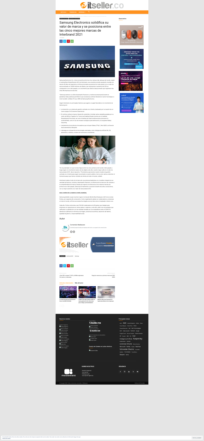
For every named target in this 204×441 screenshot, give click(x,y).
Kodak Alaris (123, 341)
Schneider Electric (127, 349)
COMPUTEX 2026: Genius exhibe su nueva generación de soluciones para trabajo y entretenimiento (86, 301)
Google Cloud (123, 333)
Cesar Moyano (123, 325)
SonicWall (137, 349)
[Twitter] (64, 41)
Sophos (121, 352)
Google (137, 331)
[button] (89, 12)
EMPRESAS (82, 12)
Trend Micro (134, 352)
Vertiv (127, 354)
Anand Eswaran (131, 323)
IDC (130, 336)
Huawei (124, 336)
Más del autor (79, 283)
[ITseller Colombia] (102, 5)
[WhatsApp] (72, 41)
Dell (129, 328)
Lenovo (128, 341)
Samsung (77, 256)
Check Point (129, 325)
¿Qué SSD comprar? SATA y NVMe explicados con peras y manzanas (71, 276)
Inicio (60, 16)
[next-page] (63, 306)
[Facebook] (61, 41)
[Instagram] (124, 371)
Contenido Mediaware (77, 225)
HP (120, 336)
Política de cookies (6, 438)
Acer (121, 323)
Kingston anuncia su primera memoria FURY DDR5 (103, 276)
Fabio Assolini (126, 331)
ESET (121, 331)
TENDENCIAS (72, 12)
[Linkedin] (129, 371)
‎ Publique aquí (85, 374)
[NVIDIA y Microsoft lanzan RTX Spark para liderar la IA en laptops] (106, 292)
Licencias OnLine (126, 344)
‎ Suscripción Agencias (87, 375)
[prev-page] (60, 306)
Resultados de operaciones (74, 18)
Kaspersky (137, 338)
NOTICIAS (63, 12)
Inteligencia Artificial (126, 339)
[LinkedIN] (74, 232)
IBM (128, 336)
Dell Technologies (136, 328)
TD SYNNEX (127, 352)
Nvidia (128, 346)
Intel (133, 336)
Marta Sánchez (136, 344)
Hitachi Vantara (138, 333)
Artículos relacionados (66, 283)
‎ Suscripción (85, 372)
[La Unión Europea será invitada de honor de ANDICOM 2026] (68, 292)
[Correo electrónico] (71, 232)
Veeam (122, 354)
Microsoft (122, 346)
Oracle (132, 346)
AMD (124, 323)
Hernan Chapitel (130, 333)
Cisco (135, 325)
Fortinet (133, 331)
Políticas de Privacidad (140, 383)
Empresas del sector (67, 16)
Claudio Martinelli (123, 328)
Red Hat (138, 346)
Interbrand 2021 (69, 256)
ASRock (137, 323)
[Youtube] (137, 371)
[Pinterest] (68, 41)
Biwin (141, 323)
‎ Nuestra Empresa (86, 370)
